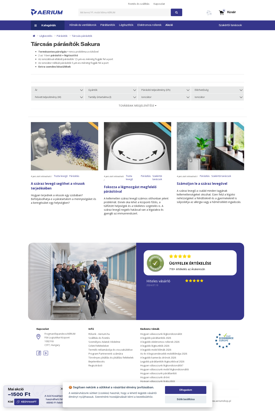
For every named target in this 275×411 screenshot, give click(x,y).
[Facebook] (39, 354)
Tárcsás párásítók (82, 36)
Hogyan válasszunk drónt (154, 377)
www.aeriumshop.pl (220, 401)
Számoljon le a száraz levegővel (202, 183)
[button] (227, 12)
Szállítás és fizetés (99, 338)
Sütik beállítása (186, 399)
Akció (169, 25)
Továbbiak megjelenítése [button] (137, 105)
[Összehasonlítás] (209, 15)
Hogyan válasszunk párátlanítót (158, 373)
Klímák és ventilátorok (82, 25)
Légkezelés (45, 36)
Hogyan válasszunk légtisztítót (157, 381)
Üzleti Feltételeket (98, 345)
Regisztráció (95, 365)
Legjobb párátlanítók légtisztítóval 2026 (162, 361)
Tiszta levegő (61, 176)
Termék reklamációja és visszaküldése (110, 349)
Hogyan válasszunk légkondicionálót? (161, 365)
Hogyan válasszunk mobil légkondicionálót (164, 369)
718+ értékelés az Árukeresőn (187, 269)
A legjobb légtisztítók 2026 (154, 345)
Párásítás (74, 176)
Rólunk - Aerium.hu (99, 334)
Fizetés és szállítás (138, 3)
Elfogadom (185, 389)
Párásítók (62, 36)
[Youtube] (46, 354)
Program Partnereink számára (105, 353)
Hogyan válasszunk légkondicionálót (161, 334)
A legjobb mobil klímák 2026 (155, 349)
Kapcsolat (159, 3)
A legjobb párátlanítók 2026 (155, 338)
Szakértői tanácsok (230, 25)
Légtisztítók (126, 25)
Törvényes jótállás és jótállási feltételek (111, 357)
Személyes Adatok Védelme (104, 341)
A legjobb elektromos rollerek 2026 (159, 341)
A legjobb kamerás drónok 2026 (158, 357)
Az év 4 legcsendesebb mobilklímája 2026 (163, 353)
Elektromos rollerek (149, 25)
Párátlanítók (107, 25)
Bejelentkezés (96, 361)
